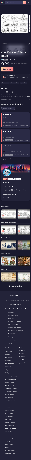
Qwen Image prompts (10, 450)
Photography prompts (13, 337)
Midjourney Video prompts (11, 431)
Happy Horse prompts (10, 453)
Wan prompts (8, 447)
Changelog (13, 300)
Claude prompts (8, 407)
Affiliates (19, 304)
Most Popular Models (13, 315)
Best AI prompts (12, 318)
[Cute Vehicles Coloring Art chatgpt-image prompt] (8, 214)
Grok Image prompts (10, 422)
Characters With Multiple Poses (12, 122)
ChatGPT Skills (22, 357)
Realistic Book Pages (10, 137)
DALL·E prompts (8, 373)
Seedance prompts (9, 435)
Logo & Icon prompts (13, 324)
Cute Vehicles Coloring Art (7, 217)
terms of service (20, 85)
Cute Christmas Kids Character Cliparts (5, 264)
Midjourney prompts (9, 363)
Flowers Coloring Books (23, 233)
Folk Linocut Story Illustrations (7, 249)
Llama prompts (8, 404)
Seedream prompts (9, 438)
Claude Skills (22, 353)
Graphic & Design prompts (14, 327)
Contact (7, 300)
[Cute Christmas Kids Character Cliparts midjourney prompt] (8, 261)
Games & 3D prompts (13, 340)
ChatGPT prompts (9, 397)
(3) (15, 59)
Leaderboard (13, 304)
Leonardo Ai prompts (10, 401)
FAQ (3, 300)
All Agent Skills (22, 350)
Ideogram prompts (9, 410)
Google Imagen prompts (11, 388)
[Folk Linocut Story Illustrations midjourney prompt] (8, 245)
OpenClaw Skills (22, 363)
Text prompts (8, 354)
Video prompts (8, 357)
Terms (27, 300)
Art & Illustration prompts (14, 321)
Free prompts (8, 360)
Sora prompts (8, 366)
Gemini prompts (9, 413)
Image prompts (8, 351)
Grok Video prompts (9, 425)
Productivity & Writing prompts (15, 330)
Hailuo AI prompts (9, 385)
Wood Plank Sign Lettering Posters (23, 264)
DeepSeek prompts (9, 394)
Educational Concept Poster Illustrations (7, 280)
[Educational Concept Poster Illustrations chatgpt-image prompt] (8, 277)
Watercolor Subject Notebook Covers (23, 280)
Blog (18, 300)
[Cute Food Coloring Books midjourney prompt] (8, 230)
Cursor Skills (22, 360)
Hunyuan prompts (9, 441)
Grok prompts (8, 419)
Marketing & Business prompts (15, 334)
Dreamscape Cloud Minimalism (23, 249)
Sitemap (10, 343)
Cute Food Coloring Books (7, 233)
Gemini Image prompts (10, 379)
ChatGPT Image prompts (11, 376)
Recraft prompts (9, 444)
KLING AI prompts (9, 382)
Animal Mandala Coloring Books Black (13, 151)
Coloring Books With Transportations (23, 217)
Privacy (22, 300)
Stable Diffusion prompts (11, 391)
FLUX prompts (8, 370)
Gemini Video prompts (10, 428)
